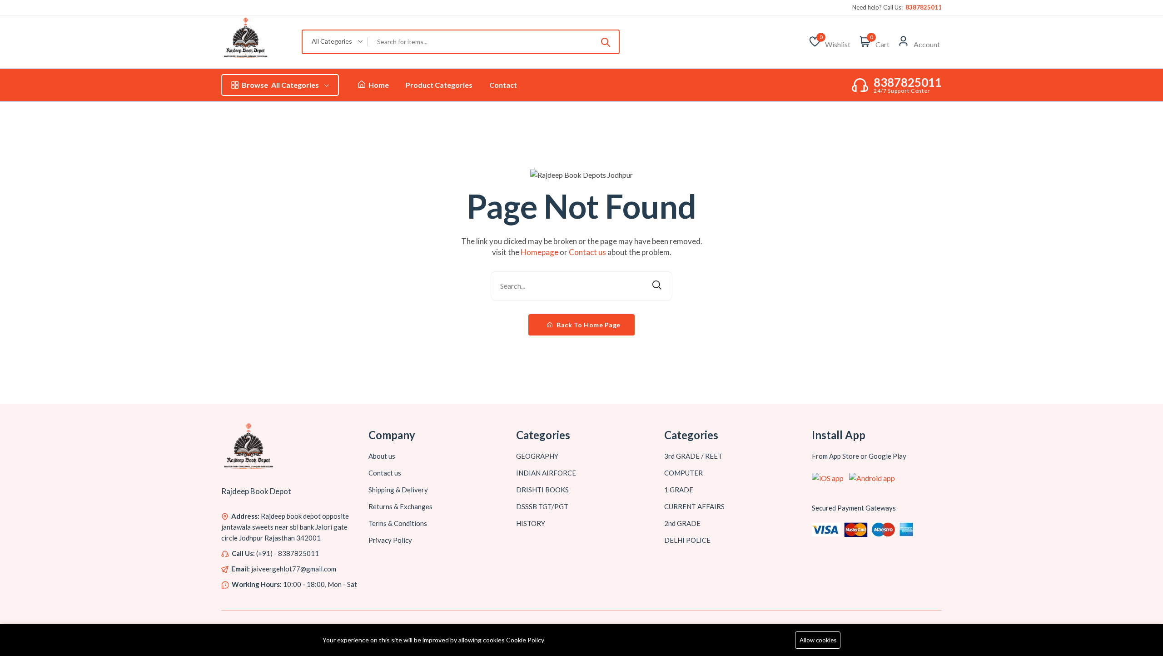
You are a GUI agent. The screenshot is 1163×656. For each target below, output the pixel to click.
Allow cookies (818, 640)
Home (378, 84)
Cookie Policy (525, 640)
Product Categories (439, 84)
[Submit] (605, 41)
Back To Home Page (588, 325)
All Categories (280, 84)
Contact (503, 84)
